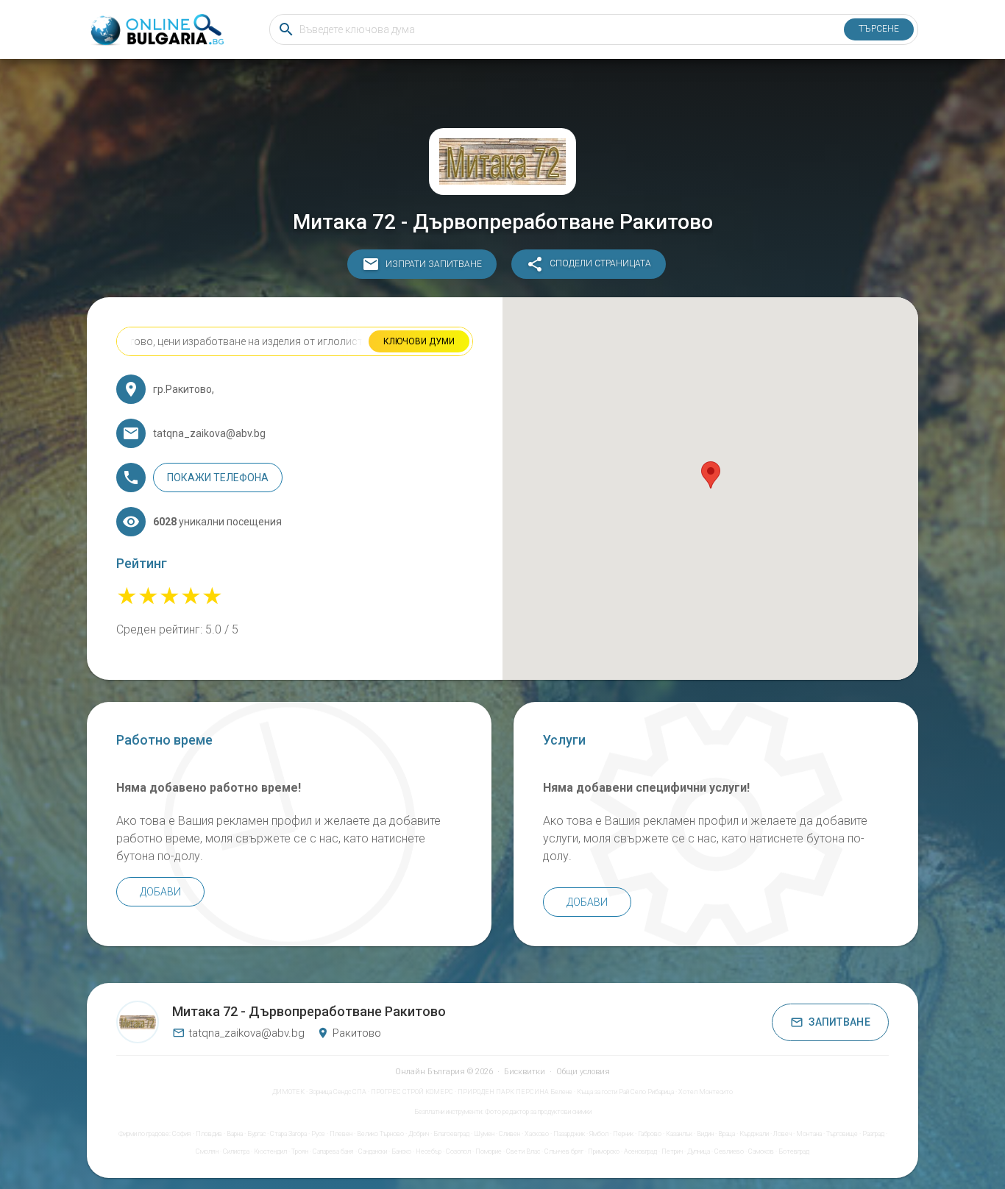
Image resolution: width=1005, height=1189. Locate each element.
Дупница (698, 1151)
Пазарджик (569, 1133)
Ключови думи (419, 341)
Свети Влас (523, 1151)
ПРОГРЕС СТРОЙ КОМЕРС (412, 1092)
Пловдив (209, 1133)
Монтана (809, 1133)
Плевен (341, 1133)
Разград (873, 1133)
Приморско (603, 1151)
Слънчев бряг (563, 1151)
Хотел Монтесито (705, 1092)
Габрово (649, 1133)
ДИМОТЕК (288, 1092)
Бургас (256, 1133)
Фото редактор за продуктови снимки (538, 1111)
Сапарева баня (333, 1151)
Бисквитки (524, 1071)
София (181, 1133)
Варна (235, 1133)
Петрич (672, 1151)
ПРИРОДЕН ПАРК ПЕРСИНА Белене (515, 1092)
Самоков (761, 1151)
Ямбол (598, 1133)
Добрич (418, 1133)
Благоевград (451, 1133)
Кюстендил (270, 1151)
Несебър (428, 1151)
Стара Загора (288, 1133)
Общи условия (583, 1071)
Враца (726, 1133)
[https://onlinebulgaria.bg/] (156, 29)
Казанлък (679, 1133)
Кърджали (754, 1133)
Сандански (372, 1151)
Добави (160, 892)
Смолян (207, 1151)
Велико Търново (380, 1133)
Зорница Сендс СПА (337, 1092)
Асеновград (640, 1151)
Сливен (509, 1133)
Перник (623, 1133)
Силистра (236, 1151)
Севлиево (729, 1151)
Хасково (537, 1133)
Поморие (488, 1151)
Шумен (484, 1133)
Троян (299, 1151)
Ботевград (793, 1151)
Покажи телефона (218, 477)
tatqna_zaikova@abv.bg (246, 1033)
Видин (705, 1133)
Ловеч (782, 1133)
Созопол (458, 1151)
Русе (318, 1133)
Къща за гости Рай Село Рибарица (625, 1092)
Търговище (842, 1133)
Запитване (839, 1022)
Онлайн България (430, 1071)
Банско (401, 1151)
